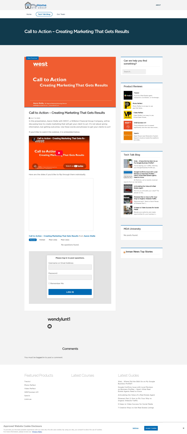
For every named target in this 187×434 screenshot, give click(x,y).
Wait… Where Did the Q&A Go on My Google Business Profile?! (146, 162)
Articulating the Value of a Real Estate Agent (136, 395)
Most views (65, 240)
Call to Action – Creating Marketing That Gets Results (53, 236)
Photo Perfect (137, 103)
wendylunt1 (59, 319)
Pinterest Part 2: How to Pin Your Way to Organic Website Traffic (145, 198)
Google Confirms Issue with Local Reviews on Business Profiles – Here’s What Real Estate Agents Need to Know (145, 174)
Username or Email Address (60, 263)
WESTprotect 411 (140, 123)
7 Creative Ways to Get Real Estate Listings (136, 408)
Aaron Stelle (89, 236)
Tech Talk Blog (44, 14)
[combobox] (134, 71)
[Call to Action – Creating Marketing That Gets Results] (70, 106)
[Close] (183, 428)
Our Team (61, 14)
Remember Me (57, 283)
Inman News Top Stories (139, 251)
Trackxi (136, 93)
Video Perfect (138, 113)
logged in (40, 357)
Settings (135, 428)
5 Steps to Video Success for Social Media (135, 404)
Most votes (53, 240)
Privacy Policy (37, 431)
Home (29, 14)
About (158, 5)
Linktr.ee (27, 399)
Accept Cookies (151, 428)
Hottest (42, 240)
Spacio (136, 133)
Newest (33, 240)
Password (52, 273)
